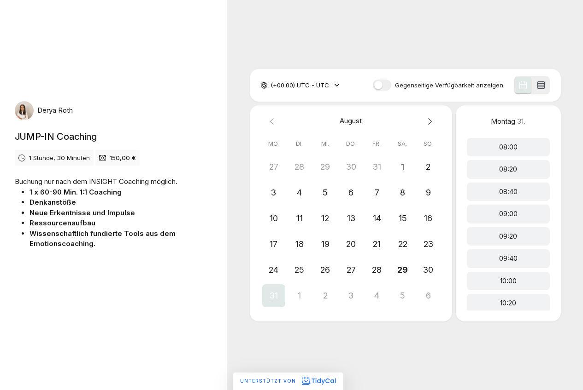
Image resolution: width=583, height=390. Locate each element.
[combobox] (271, 85)
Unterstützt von (269, 381)
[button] (274, 296)
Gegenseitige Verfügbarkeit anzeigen (449, 85)
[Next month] (428, 121)
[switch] (382, 85)
